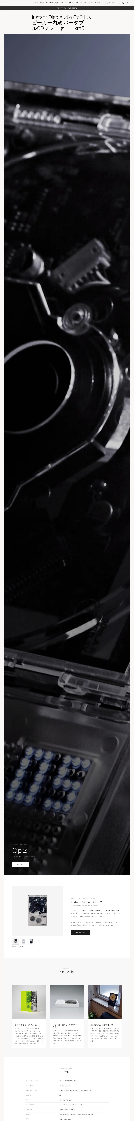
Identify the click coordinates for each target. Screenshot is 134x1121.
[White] (23, 941)
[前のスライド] (5, 8)
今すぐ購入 (20, 864)
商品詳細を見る (81, 933)
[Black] (31, 941)
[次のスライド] (127, 8)
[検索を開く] (118, 3)
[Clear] (15, 941)
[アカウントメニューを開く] (123, 3)
